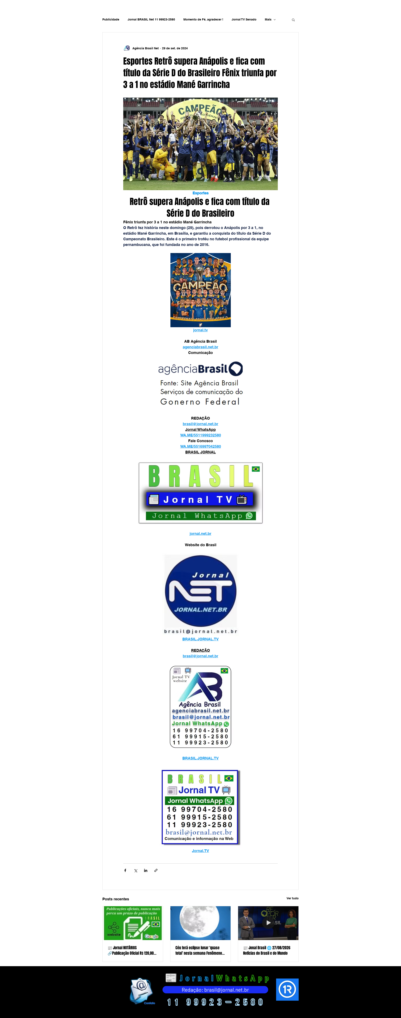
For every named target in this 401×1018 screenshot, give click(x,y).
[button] (293, 19)
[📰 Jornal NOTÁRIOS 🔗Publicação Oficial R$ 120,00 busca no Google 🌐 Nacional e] (133, 923)
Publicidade (110, 19)
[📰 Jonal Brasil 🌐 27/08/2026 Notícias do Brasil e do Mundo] (268, 923)
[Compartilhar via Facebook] (125, 870)
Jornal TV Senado (244, 19)
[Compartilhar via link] (156, 870)
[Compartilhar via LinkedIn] (146, 870)
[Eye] (141, 991)
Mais (268, 19)
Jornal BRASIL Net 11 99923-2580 (151, 19)
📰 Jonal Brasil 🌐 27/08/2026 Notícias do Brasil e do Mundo (266, 950)
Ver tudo (293, 898)
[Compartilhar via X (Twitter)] (135, 870)
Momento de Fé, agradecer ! (203, 19)
